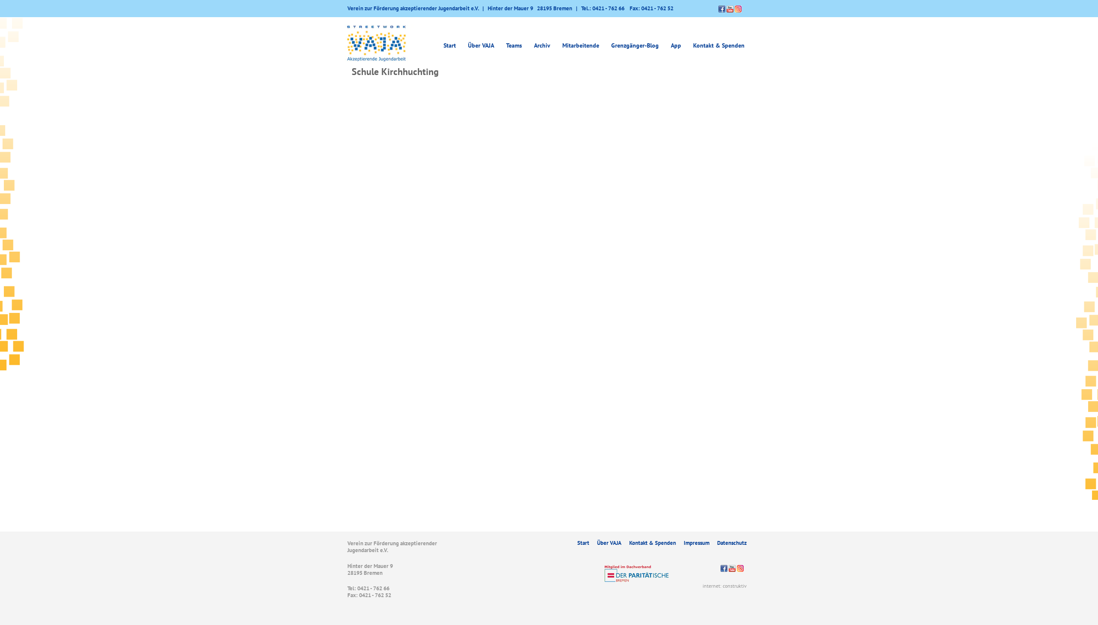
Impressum (696, 543)
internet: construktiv (725, 586)
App (676, 45)
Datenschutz (732, 543)
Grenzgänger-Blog (635, 45)
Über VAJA (609, 543)
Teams (514, 45)
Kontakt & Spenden (719, 45)
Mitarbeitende (580, 45)
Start (449, 45)
